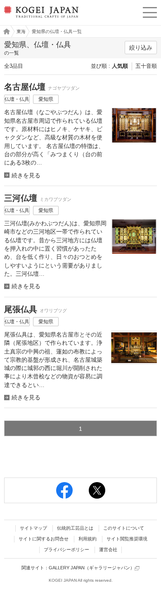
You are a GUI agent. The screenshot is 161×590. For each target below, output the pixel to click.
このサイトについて (123, 528)
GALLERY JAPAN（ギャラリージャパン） (92, 567)
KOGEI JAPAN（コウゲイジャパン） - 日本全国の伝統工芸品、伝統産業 (40, 19)
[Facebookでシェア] (64, 490)
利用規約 (87, 538)
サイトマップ (33, 528)
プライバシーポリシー (66, 549)
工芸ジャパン (4, 31)
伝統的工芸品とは (75, 528)
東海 (21, 31)
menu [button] (150, 11)
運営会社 (108, 549)
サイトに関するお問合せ (44, 538)
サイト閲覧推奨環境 (127, 538)
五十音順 (146, 66)
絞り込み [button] (140, 47)
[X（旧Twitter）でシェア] (97, 490)
